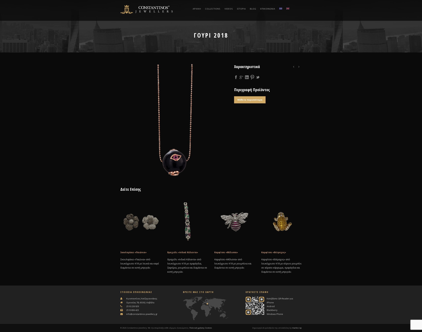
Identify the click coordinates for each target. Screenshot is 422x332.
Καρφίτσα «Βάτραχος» (273, 252)
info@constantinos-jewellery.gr (141, 314)
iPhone (270, 302)
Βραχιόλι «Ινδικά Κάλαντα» (182, 252)
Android (271, 306)
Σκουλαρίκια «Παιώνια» (133, 252)
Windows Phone (275, 314)
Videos (229, 8)
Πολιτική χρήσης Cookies (200, 328)
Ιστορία (241, 8)
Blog (253, 8)
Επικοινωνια (267, 8)
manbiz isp (297, 328)
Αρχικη (197, 8)
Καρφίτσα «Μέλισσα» (226, 252)
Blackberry (272, 310)
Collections (212, 8)
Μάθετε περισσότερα (249, 99)
